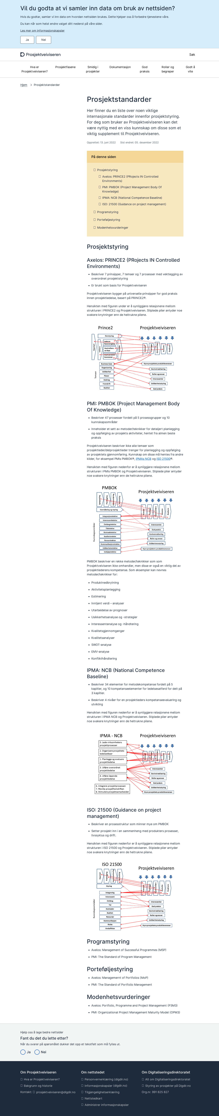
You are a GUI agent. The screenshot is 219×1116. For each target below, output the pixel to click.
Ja (27, 39)
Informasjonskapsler (98, 1085)
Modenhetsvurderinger (112, 227)
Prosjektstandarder (47, 85)
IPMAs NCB (143, 458)
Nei (43, 39)
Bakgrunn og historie (38, 1085)
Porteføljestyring (108, 219)
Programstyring (107, 212)
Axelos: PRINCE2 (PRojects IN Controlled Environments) (130, 179)
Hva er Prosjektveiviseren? (42, 1079)
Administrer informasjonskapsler (107, 1105)
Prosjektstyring (107, 170)
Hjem (23, 85)
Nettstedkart (93, 1098)
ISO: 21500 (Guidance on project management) (134, 204)
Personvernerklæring (99, 1079)
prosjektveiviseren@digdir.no (56, 1092)
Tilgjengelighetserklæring (102, 1092)
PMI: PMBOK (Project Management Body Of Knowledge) (132, 189)
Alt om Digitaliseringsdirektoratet (167, 1079)
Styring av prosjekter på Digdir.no (168, 1085)
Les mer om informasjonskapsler (42, 30)
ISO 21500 (163, 458)
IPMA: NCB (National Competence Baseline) (132, 197)
